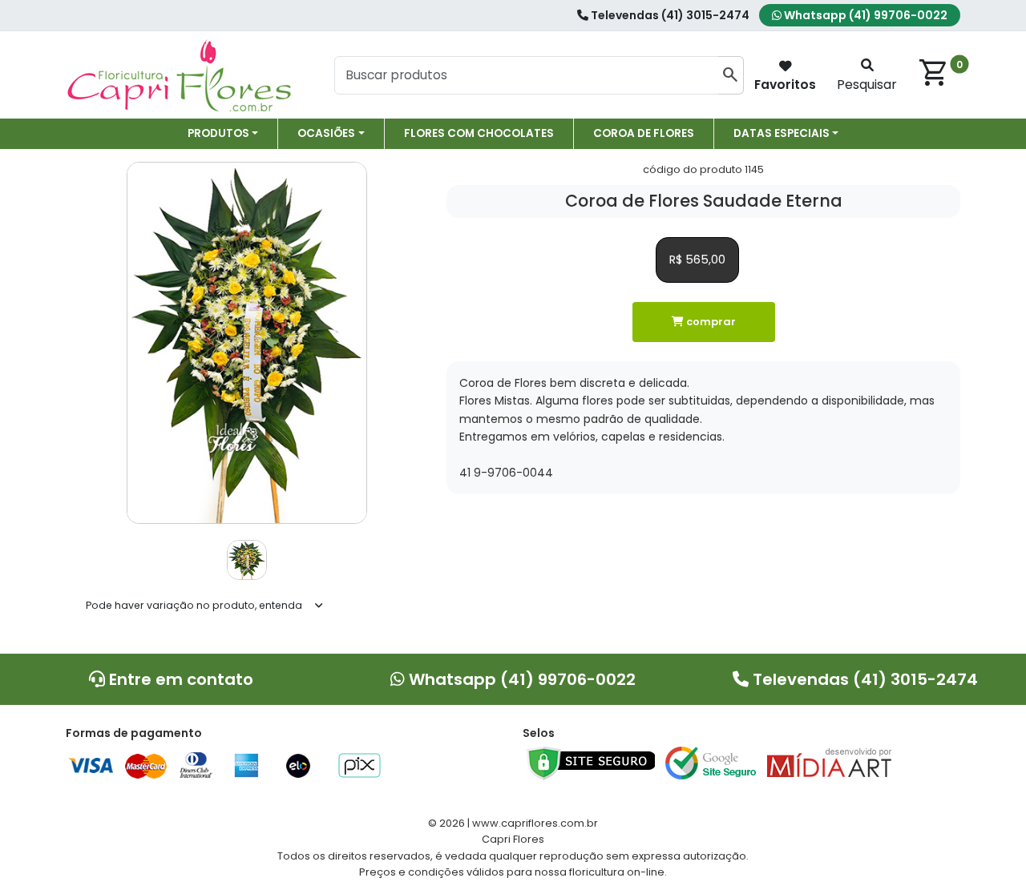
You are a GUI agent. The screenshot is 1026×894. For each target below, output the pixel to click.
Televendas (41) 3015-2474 (668, 15)
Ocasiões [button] (326, 133)
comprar (710, 321)
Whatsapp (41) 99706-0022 (864, 15)
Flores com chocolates (479, 133)
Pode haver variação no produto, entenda (194, 605)
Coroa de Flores (643, 133)
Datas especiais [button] (781, 133)
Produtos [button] (218, 133)
